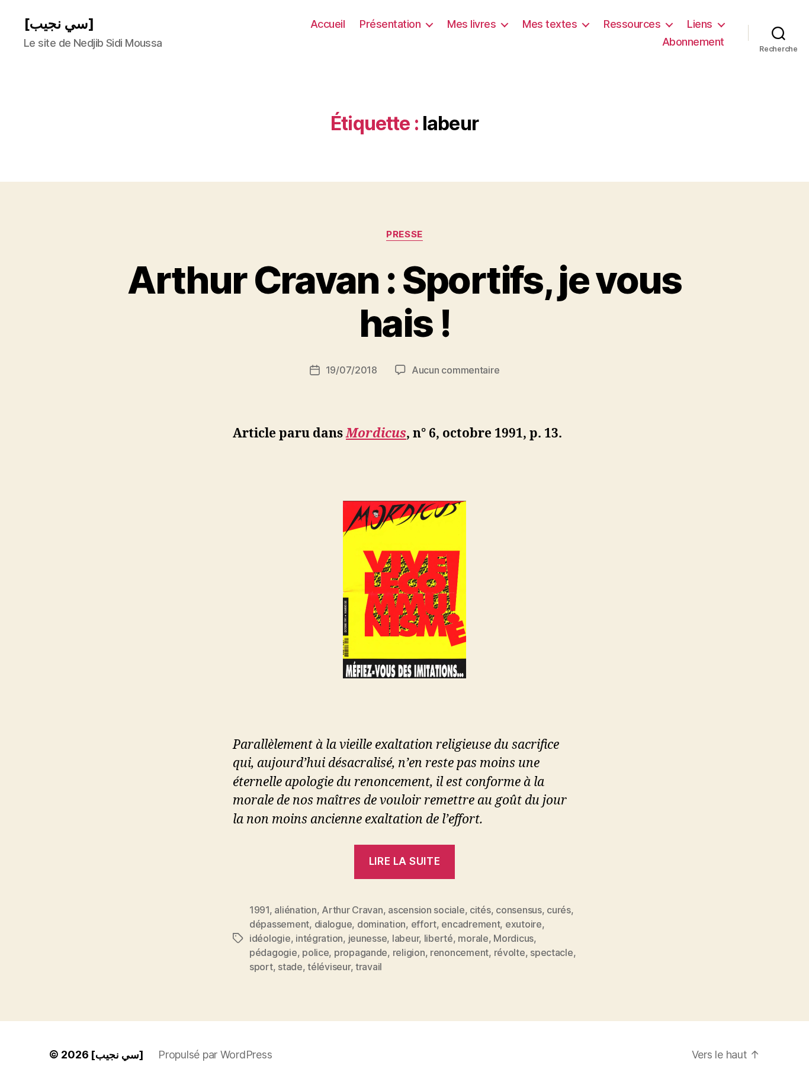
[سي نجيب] (59, 24)
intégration (319, 938)
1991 (259, 910)
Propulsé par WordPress (215, 1054)
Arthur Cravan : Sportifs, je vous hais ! (404, 301)
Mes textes (549, 24)
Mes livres (471, 24)
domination (381, 924)
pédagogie (273, 952)
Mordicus (513, 938)
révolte (509, 952)
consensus (519, 910)
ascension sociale (426, 910)
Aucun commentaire (455, 370)
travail (368, 967)
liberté (438, 938)
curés (559, 910)
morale (473, 938)
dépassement (279, 924)
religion (409, 952)
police (315, 952)
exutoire (523, 924)
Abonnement (693, 42)
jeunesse (367, 938)
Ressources (631, 24)
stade (290, 967)
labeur (405, 938)
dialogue (333, 924)
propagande (360, 952)
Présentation (389, 24)
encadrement (470, 924)
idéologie (270, 938)
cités (480, 910)
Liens (699, 24)
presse (404, 234)
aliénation (295, 910)
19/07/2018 (351, 370)
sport (261, 967)
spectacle (551, 952)
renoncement (459, 952)
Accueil (327, 24)
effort (423, 924)
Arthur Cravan (352, 910)
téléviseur (328, 967)
